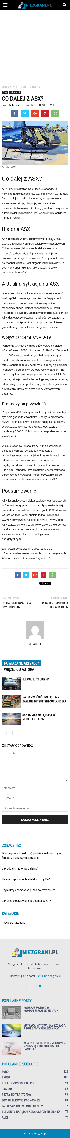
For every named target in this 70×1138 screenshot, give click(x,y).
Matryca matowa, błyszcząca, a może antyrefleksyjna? (45, 1027)
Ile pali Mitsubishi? (35, 679)
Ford (5, 1071)
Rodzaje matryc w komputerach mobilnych (41, 1009)
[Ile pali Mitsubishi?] (11, 683)
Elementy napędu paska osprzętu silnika (31, 1112)
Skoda (6, 1077)
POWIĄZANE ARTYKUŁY (21, 663)
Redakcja (14, 105)
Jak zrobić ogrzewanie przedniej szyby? (26, 900)
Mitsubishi (15, 92)
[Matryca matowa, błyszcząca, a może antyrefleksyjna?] (11, 1030)
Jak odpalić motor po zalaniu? (20, 868)
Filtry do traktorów (16, 1094)
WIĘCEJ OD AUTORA (19, 669)
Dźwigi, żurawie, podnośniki (21, 1100)
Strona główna (9, 86)
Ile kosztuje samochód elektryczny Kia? (26, 879)
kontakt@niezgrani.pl (48, 976)
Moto (5, 92)
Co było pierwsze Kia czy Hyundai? (16, 605)
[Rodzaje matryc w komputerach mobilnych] (11, 1012)
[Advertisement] (35, 48)
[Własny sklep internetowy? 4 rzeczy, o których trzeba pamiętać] (11, 1048)
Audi (5, 1117)
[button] (65, 5)
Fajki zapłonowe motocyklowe (23, 1106)
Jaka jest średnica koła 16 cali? (54, 605)
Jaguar (7, 1089)
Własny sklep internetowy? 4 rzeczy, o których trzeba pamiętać (45, 1046)
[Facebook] (30, 986)
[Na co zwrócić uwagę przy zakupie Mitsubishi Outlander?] (11, 701)
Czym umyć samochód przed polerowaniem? (29, 890)
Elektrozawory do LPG (18, 1083)
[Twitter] (40, 986)
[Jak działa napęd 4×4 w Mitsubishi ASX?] (11, 719)
